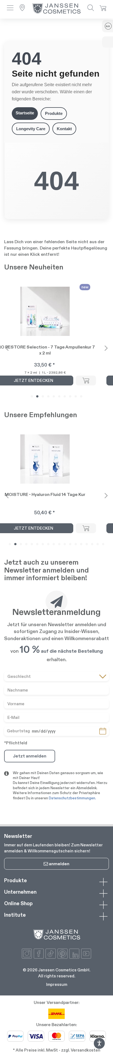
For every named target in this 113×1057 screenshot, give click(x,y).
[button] (10, 8)
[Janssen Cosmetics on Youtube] (86, 953)
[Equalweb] (99, 1047)
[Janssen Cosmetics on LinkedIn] (74, 953)
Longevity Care (30, 128)
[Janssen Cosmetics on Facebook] (38, 953)
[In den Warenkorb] (86, 380)
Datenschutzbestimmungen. (72, 798)
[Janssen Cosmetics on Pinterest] (62, 953)
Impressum (56, 984)
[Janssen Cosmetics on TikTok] (50, 953)
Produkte (54, 113)
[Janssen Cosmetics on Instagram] (27, 953)
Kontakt (64, 128)
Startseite (25, 113)
